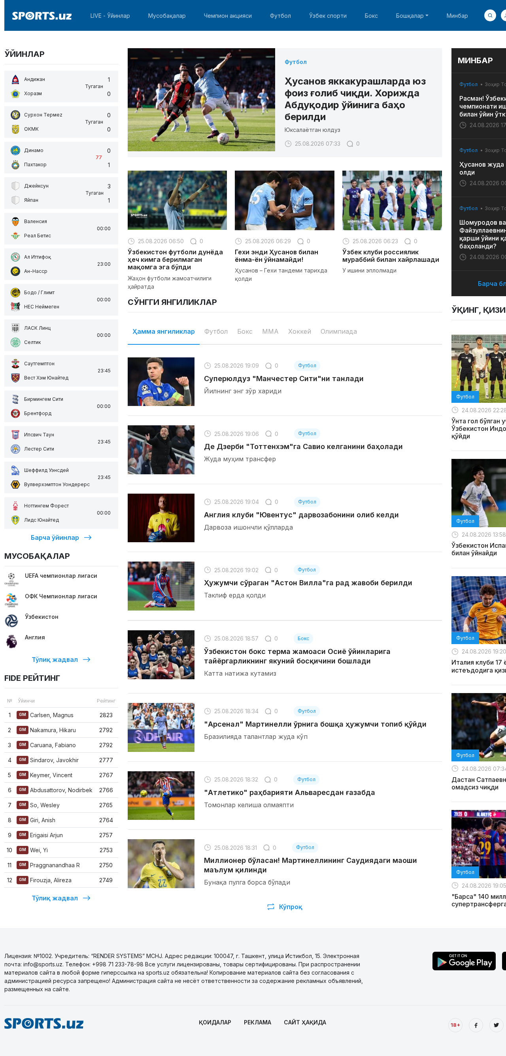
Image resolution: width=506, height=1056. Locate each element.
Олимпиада (339, 331)
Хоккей (299, 331)
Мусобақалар (167, 15)
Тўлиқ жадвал (55, 659)
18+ (455, 1025)
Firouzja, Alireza (45, 880)
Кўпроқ (290, 907)
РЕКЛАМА (257, 1022)
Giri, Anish (37, 820)
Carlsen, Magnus (46, 715)
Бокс (371, 15)
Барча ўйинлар (55, 537)
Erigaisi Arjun (41, 835)
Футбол (280, 15)
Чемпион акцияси (228, 15)
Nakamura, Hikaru (47, 730)
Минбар (457, 15)
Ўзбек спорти (328, 15)
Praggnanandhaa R (49, 865)
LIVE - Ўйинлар (110, 15)
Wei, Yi (33, 850)
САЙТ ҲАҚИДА (305, 1022)
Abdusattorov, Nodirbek (56, 790)
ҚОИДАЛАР (215, 1022)
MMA (270, 331)
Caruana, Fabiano (47, 745)
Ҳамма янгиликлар (163, 331)
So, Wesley (39, 805)
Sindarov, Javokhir (49, 760)
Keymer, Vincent (45, 775)
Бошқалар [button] (410, 15)
